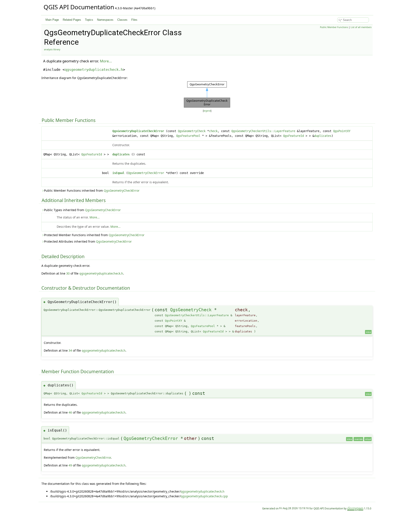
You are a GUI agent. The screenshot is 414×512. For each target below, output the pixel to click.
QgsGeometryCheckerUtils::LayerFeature (263, 131)
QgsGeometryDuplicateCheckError (138, 131)
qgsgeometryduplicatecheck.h (94, 69)
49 (70, 465)
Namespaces (105, 19)
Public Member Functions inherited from (92, 190)
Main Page (52, 19)
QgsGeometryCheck (191, 131)
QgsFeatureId (293, 135)
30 (68, 273)
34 (70, 350)
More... (106, 60)
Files (134, 19)
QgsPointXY (341, 131)
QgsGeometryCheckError (146, 173)
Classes (122, 19)
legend (207, 110)
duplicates (322, 135)
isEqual (118, 173)
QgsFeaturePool (188, 135)
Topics (89, 19)
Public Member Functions (334, 27)
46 (70, 412)
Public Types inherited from (82, 210)
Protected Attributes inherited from (88, 241)
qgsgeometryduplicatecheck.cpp (204, 496)
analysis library (52, 49)
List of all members (361, 27)
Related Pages (72, 19)
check (213, 131)
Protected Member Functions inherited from (94, 235)
